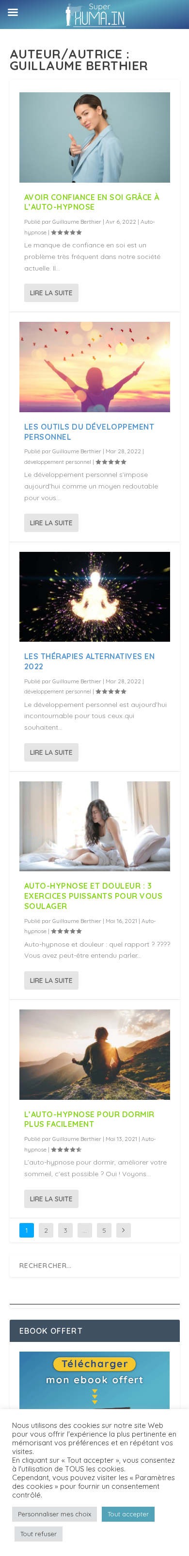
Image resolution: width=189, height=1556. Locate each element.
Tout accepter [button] (128, 1514)
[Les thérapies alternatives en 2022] (94, 597)
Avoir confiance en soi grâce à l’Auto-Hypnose (91, 202)
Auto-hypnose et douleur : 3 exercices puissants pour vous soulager (93, 896)
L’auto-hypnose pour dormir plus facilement (89, 1119)
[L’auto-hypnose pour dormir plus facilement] (94, 1054)
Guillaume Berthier (76, 221)
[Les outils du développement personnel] (94, 367)
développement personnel (57, 461)
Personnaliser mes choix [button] (54, 1514)
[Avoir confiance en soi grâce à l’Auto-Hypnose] (94, 137)
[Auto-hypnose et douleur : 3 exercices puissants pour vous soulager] (94, 826)
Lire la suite (51, 292)
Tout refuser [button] (38, 1534)
